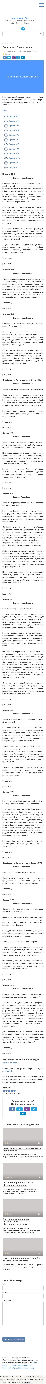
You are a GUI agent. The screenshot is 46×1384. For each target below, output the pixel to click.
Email (5, 1292)
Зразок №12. (14, 167)
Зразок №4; (14, 130)
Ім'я (4, 1284)
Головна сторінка (8, 43)
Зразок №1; (14, 116)
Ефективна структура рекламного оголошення (22, 1149)
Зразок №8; (14, 149)
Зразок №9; (14, 153)
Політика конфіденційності (20, 1365)
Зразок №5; (14, 135)
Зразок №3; (14, 126)
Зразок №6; (14, 140)
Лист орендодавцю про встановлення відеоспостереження (16, 1222)
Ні (27, 15)
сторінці (8, 1071)
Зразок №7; (14, 144)
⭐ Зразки (6, 54)
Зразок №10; (14, 158)
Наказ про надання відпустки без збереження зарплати (21, 1259)
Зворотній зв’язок (10, 1368)
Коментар (6, 1301)
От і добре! (26, 1382)
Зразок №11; (14, 163)
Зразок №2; (14, 121)
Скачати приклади (10, 1063)
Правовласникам (26, 1368)
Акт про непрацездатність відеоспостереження (18, 1183)
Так (38, 15)
